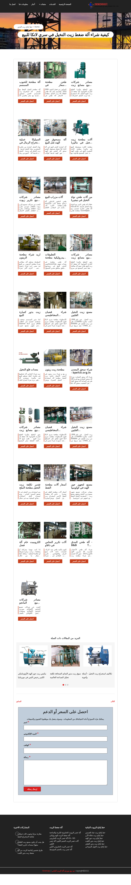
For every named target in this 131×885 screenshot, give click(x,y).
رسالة (27, 757)
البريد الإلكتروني (31, 733)
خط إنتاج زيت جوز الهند (94, 838)
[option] (97, 661)
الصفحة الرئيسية (65, 4)
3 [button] (67, 685)
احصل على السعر (27, 101)
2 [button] (65, 685)
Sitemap (46, 871)
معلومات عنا (23, 4)
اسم (26, 722)
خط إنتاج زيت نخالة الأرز (94, 835)
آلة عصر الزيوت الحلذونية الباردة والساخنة (65, 832)
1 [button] (63, 685)
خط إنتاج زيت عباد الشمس (95, 832)
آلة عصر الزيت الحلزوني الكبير (61, 846)
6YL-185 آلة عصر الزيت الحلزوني (62, 838)
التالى (113, 701)
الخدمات (52, 4)
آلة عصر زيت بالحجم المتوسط (61, 849)
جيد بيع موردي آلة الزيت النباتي (63, 871)
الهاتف (27, 745)
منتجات (43, 4)
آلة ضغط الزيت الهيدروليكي (60, 835)
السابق (18, 701)
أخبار (33, 4)
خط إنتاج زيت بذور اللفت (94, 841)
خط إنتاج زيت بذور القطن (95, 844)
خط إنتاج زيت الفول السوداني (96, 846)
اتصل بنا (12, 4)
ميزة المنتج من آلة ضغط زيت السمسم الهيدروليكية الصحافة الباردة (94, 672)
